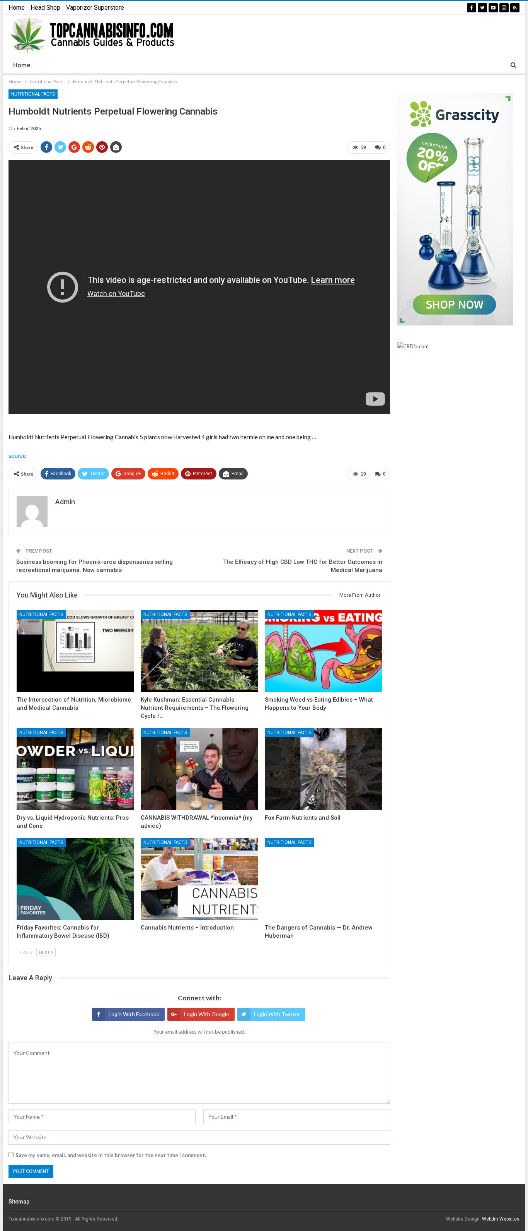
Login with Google (206, 1014)
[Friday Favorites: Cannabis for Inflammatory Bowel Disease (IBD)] (75, 879)
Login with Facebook (134, 1014)
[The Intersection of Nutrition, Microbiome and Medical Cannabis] (75, 651)
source (17, 455)
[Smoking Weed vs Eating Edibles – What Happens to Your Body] (323, 651)
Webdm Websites (500, 1219)
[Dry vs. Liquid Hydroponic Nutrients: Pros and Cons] (75, 769)
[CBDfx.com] (413, 347)
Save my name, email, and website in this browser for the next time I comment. (110, 1155)
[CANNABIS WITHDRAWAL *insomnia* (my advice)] (199, 769)
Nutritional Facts (33, 94)
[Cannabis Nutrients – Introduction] (199, 879)
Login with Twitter (277, 1014)
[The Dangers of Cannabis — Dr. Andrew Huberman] (323, 879)
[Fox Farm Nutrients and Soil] (323, 769)
